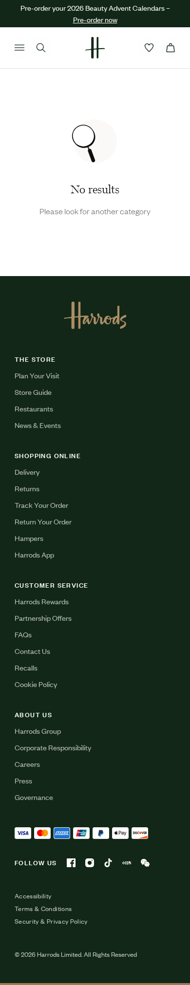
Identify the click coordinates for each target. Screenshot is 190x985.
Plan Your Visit (37, 375)
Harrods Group (38, 730)
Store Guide (33, 392)
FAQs (23, 634)
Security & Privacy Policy (51, 921)
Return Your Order (43, 521)
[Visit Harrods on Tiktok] (108, 862)
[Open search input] (41, 47)
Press (23, 780)
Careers (27, 764)
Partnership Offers (43, 618)
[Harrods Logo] (95, 315)
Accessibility (33, 896)
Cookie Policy (36, 684)
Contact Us (32, 651)
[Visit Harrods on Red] (126, 862)
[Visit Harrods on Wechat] (145, 862)
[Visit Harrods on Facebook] (71, 862)
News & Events (38, 425)
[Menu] (19, 47)
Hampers (29, 538)
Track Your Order (41, 505)
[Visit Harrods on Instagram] (89, 862)
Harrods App (34, 554)
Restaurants (34, 408)
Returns (27, 488)
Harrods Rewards (42, 601)
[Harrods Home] (95, 47)
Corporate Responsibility (53, 747)
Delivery (27, 471)
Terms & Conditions (43, 908)
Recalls (26, 667)
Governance (34, 797)
